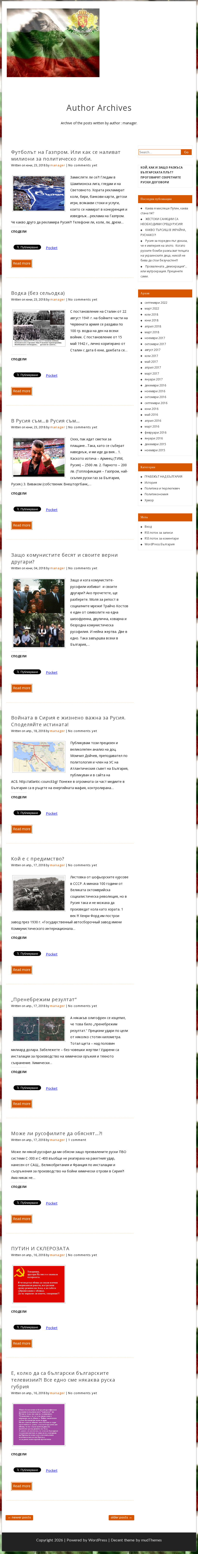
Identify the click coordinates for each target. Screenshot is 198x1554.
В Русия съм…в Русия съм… (45, 420)
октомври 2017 (155, 344)
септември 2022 (156, 303)
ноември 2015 (155, 450)
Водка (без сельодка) (38, 293)
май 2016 (151, 415)
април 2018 (153, 326)
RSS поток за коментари (162, 538)
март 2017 (152, 373)
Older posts (121, 1517)
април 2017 (153, 367)
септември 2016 (156, 403)
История (151, 483)
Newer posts (19, 1517)
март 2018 (152, 332)
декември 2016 (155, 385)
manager (57, 165)
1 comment (77, 1140)
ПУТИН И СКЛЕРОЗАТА (40, 1248)
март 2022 (152, 308)
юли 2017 (151, 356)
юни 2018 (151, 320)
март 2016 (152, 426)
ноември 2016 (155, 391)
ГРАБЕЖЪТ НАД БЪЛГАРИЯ (163, 476)
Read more (21, 263)
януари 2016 (154, 438)
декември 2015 (155, 444)
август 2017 (153, 350)
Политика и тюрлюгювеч (162, 488)
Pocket (51, 247)
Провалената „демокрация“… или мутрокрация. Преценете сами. (164, 271)
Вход (148, 527)
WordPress (97, 1540)
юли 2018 (151, 314)
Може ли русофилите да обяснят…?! (57, 1133)
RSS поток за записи (159, 533)
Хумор (149, 500)
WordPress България (160, 544)
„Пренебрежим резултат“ (44, 999)
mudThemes (151, 1540)
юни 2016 (151, 409)
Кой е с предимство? (37, 858)
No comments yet (82, 165)
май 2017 (151, 362)
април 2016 (153, 421)
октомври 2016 (155, 397)
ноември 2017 (155, 338)
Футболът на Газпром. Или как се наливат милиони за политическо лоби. (66, 155)
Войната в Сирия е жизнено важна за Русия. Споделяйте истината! (68, 721)
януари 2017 (154, 379)
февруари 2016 (155, 432)
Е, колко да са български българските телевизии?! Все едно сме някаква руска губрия (63, 1380)
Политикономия (156, 494)
